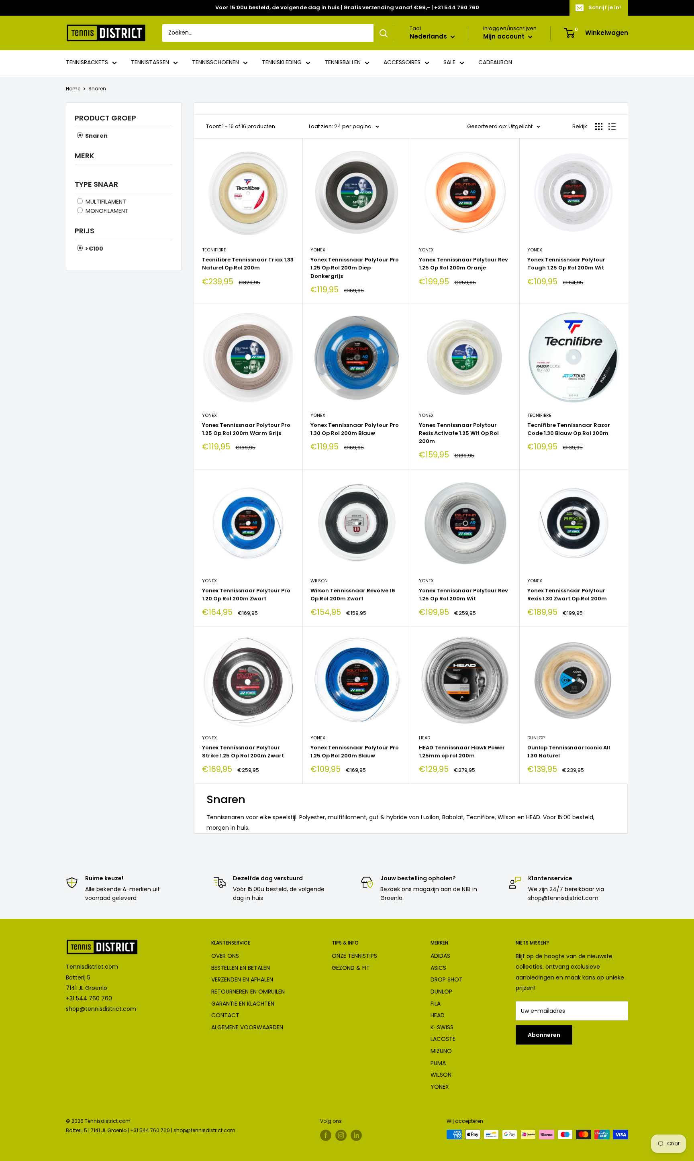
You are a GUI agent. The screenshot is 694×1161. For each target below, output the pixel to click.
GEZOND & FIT (351, 968)
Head (424, 738)
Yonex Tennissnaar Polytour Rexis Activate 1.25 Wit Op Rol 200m (459, 433)
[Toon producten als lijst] (612, 126)
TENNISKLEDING (282, 63)
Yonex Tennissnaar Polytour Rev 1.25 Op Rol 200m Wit (463, 594)
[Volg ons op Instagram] (341, 1135)
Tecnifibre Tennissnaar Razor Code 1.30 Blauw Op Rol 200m (568, 429)
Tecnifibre (214, 250)
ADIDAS (440, 956)
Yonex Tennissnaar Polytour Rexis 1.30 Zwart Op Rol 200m (567, 594)
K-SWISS (442, 1027)
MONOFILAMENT (106, 211)
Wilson (319, 580)
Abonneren (544, 1035)
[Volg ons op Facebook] (325, 1135)
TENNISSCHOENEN (215, 63)
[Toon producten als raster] (598, 126)
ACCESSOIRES (402, 63)
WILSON (441, 1075)
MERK (84, 156)
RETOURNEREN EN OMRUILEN (248, 992)
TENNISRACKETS (87, 63)
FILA (436, 1004)
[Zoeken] (384, 33)
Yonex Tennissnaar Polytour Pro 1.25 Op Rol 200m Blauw (354, 751)
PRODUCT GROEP (105, 118)
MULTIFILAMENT (105, 202)
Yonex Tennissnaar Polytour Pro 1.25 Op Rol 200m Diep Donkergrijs (354, 268)
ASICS (438, 968)
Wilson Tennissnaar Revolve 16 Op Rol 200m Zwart (352, 594)
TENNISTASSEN (150, 63)
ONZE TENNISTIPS (354, 956)
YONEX (440, 1087)
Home (73, 88)
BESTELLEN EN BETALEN (240, 968)
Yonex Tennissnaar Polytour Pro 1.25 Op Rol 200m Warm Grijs (246, 429)
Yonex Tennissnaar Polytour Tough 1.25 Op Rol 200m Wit (566, 263)
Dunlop (536, 738)
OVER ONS (225, 956)
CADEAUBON (495, 63)
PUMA (438, 1063)
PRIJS (84, 231)
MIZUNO (441, 1051)
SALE (449, 63)
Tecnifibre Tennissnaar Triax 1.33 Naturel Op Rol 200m (248, 263)
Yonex (317, 250)
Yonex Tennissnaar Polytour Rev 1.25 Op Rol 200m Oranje (463, 263)
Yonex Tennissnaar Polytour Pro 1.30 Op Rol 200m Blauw (354, 429)
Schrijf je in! (604, 7)
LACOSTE (443, 1039)
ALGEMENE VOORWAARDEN (247, 1027)
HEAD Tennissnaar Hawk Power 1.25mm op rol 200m (462, 751)
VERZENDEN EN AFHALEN (242, 979)
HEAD (438, 1015)
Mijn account (504, 37)
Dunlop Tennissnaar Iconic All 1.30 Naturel (568, 751)
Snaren (97, 88)
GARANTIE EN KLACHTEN (242, 1004)
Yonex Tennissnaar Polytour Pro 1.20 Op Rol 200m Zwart (246, 594)
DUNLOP (441, 992)
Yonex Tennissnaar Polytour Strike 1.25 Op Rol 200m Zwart (243, 751)
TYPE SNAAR (96, 184)
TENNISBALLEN (343, 63)
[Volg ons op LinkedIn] (356, 1135)
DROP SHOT (447, 979)
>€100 (93, 249)
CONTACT (225, 1015)
